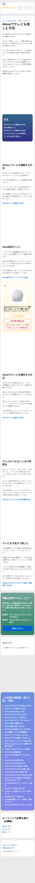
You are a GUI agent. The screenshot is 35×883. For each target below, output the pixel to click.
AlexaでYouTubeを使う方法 (15, 763)
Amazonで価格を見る (17, 316)
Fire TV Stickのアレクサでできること (18, 720)
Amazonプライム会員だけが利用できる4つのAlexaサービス (18, 779)
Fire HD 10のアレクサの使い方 (15, 717)
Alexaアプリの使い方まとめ (14, 788)
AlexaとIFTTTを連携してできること (17, 738)
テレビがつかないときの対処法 (15, 133)
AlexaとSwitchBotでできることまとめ (18, 805)
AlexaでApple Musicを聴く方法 (16, 772)
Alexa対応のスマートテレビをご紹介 (15, 277)
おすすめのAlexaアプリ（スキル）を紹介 (18, 784)
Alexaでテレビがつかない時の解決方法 (16, 499)
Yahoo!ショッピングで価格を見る (17, 327)
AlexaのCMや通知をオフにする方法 (17, 729)
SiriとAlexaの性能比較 (13, 752)
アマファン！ (11, 8)
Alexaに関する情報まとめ (14, 723)
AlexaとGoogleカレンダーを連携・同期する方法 (18, 745)
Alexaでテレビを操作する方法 (14, 130)
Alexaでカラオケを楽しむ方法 (15, 714)
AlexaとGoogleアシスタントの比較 (17, 749)
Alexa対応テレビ (10, 127)
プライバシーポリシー (10, 845)
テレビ (4, 829)
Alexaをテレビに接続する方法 (13, 203)
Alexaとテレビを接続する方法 (14, 124)
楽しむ (4, 832)
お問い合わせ (7, 848)
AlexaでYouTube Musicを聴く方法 (17, 769)
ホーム (4, 21)
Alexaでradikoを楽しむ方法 (14, 711)
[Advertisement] (17, 880)
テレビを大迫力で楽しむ (12, 136)
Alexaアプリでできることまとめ (16, 735)
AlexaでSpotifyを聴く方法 (14, 760)
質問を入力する (17, 628)
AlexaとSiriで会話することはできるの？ (17, 756)
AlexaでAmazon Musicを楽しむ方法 (18, 705)
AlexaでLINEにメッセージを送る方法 (18, 741)
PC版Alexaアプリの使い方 (14, 796)
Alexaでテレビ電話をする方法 (15, 708)
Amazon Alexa (12, 21)
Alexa (4, 826)
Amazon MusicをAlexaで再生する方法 (18, 775)
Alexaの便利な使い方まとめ (14, 726)
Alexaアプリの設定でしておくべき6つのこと (18, 792)
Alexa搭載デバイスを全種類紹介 (16, 732)
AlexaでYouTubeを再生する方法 (16, 766)
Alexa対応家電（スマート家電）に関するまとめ (18, 801)
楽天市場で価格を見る (17, 321)
